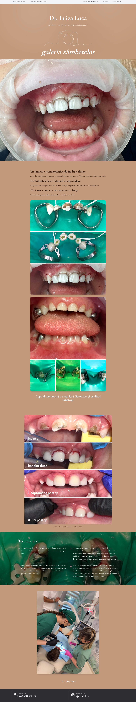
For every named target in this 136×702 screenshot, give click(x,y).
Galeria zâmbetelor (91, 2)
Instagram (117, 2)
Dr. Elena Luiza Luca (39, 2)
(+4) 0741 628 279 (19, 2)
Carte (105, 2)
